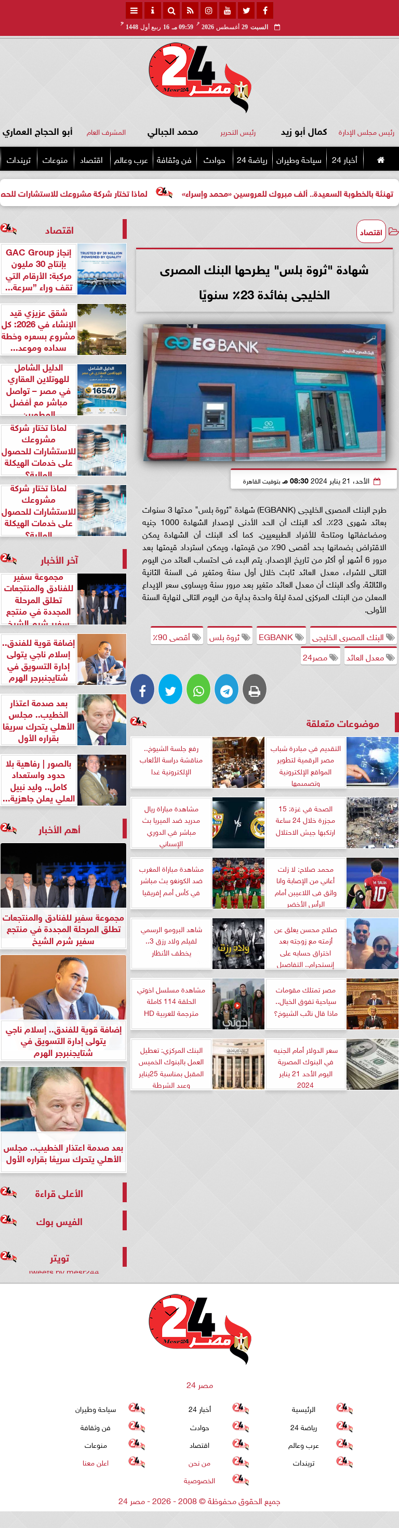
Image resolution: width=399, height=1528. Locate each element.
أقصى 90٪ (172, 636)
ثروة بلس (225, 636)
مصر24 (316, 656)
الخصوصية (199, 1479)
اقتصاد (91, 158)
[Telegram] (226, 689)
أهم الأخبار (59, 828)
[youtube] (227, 10)
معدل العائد (366, 656)
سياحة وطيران (299, 158)
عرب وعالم (131, 158)
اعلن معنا (96, 1461)
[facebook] (265, 10)
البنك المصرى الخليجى (349, 636)
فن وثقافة (174, 158)
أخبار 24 (344, 158)
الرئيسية (303, 1408)
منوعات (55, 158)
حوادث (214, 158)
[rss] (190, 10)
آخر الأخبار (59, 558)
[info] (152, 10)
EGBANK (277, 636)
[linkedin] (209, 10)
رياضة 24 (252, 158)
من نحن (199, 1461)
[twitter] (246, 10)
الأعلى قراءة (59, 1192)
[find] (171, 10)
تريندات (19, 158)
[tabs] (134, 10)
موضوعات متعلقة (343, 722)
